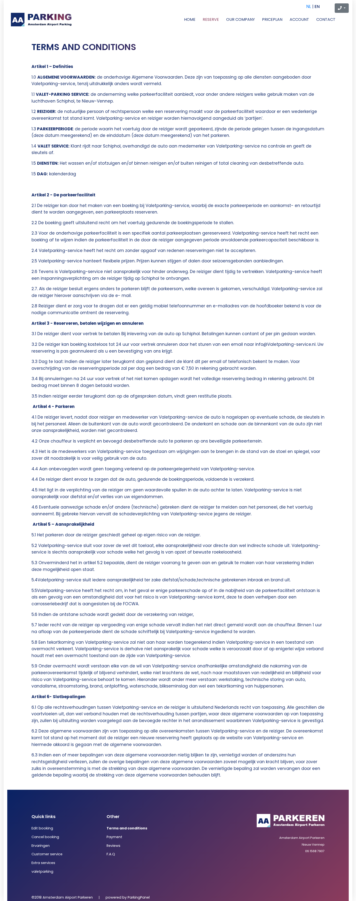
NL (308, 6)
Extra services (43, 862)
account (299, 19)
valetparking (42, 871)
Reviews (113, 845)
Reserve (211, 19)
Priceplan (272, 19)
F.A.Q (111, 854)
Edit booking (42, 828)
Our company (240, 19)
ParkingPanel (139, 897)
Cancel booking (45, 837)
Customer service (46, 854)
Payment (114, 837)
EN (317, 6)
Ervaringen (40, 845)
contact (325, 19)
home (189, 19)
